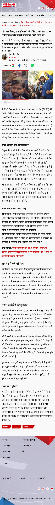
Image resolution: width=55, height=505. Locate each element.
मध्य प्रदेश (19, 15)
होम (3, 15)
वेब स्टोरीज (26, 445)
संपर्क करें (41, 478)
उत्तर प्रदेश (41, 15)
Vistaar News (7, 22)
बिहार (17, 22)
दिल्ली (5, 463)
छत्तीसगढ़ (30, 15)
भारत (10, 15)
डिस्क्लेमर (24, 478)
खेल (49, 15)
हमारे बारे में (7, 478)
